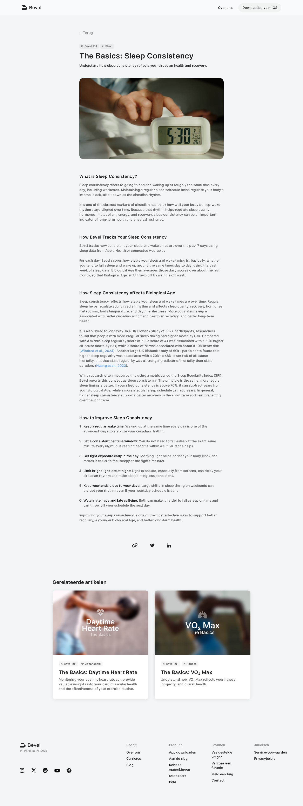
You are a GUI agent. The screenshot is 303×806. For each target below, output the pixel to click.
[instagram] (22, 770)
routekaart (177, 776)
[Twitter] (33, 770)
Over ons (225, 8)
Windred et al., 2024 (97, 351)
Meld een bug (222, 774)
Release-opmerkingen (179, 767)
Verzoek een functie (221, 765)
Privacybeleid (265, 758)
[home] (30, 745)
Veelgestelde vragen (221, 754)
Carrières (133, 758)
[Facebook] (69, 770)
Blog (130, 765)
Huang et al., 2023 (111, 365)
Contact (217, 780)
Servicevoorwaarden (270, 752)
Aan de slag (178, 758)
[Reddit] (45, 770)
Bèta (172, 782)
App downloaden (182, 752)
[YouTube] (57, 770)
